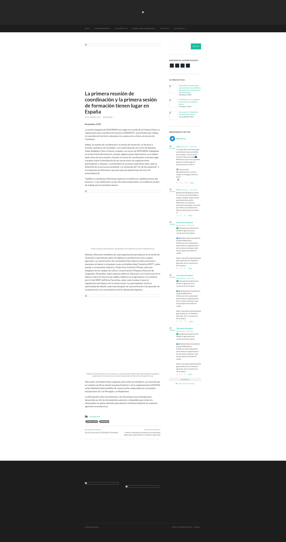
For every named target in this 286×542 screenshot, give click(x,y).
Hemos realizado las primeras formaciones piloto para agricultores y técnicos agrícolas (142, 432)
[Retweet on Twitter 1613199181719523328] (181, 215)
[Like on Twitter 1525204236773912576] (185, 268)
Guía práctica (121, 28)
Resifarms (108, 117)
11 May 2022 (190, 278)
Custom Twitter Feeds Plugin (186, 383)
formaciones (92, 421)
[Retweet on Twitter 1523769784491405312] (181, 374)
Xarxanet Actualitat (184, 222)
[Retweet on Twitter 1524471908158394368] (181, 321)
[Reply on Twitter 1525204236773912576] (177, 268)
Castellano (178, 28)
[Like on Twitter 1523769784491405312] (185, 374)
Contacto (164, 28)
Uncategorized (94, 417)
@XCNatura (184, 147)
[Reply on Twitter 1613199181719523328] (177, 215)
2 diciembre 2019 (92, 117)
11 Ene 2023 (193, 190)
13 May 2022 (190, 225)
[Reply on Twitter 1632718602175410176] (177, 182)
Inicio (87, 28)
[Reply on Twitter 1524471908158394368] (177, 321)
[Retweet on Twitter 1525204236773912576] (181, 268)
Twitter (191, 183)
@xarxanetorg (180, 225)
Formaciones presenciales (143, 28)
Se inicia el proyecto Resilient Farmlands (101, 431)
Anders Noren (186, 527)
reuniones (104, 421)
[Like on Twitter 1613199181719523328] (185, 215)
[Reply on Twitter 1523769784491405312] (177, 374)
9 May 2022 (189, 331)
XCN (178, 146)
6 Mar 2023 (193, 147)
